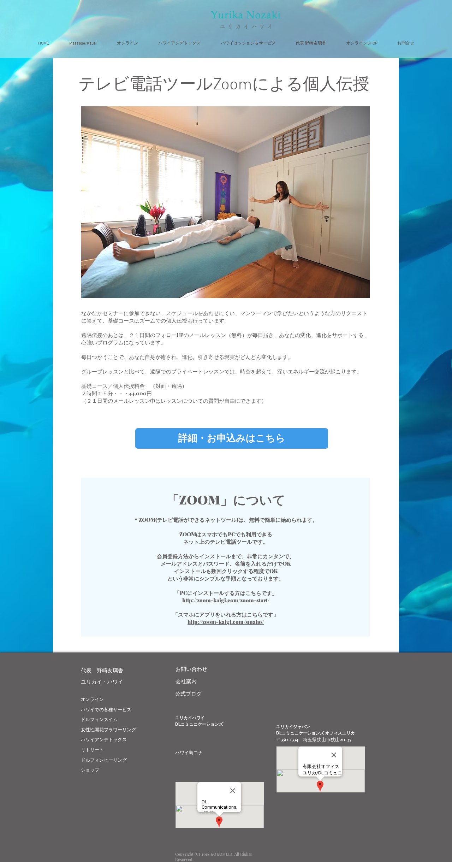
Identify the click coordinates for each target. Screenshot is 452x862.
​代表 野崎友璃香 (102, 670)
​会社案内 (186, 681)
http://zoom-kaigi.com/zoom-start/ (225, 600)
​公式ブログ (188, 693)
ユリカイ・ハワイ (102, 681)
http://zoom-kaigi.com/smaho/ (226, 621)
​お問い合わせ (191, 668)
